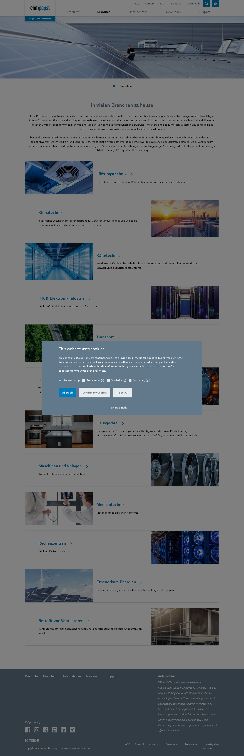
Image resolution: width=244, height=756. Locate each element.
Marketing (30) (141, 380)
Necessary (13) (71, 380)
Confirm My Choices (95, 392)
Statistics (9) (118, 380)
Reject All (122, 392)
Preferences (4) (95, 380)
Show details (119, 407)
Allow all (67, 392)
